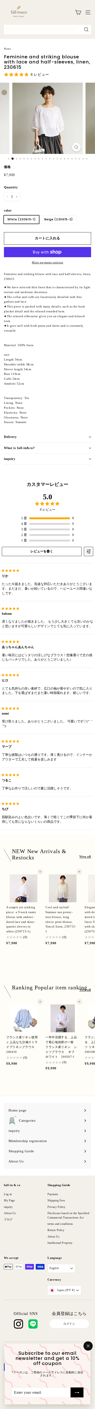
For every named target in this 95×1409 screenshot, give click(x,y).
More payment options (47, 262)
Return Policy (56, 1230)
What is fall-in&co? (19, 448)
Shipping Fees (56, 1200)
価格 (7, 167)
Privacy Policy (56, 1207)
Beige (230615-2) (58, 219)
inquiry (9, 459)
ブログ (8, 1219)
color (8, 210)
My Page (9, 1200)
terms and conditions (60, 1223)
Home (7, 48)
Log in (8, 1194)
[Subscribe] (77, 1392)
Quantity (11, 187)
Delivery (10, 437)
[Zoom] (76, 147)
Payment (53, 1194)
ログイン (69, 1323)
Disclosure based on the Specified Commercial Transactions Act (68, 1215)
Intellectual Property (60, 1242)
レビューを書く (41, 551)
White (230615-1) (21, 219)
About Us (10, 1213)
